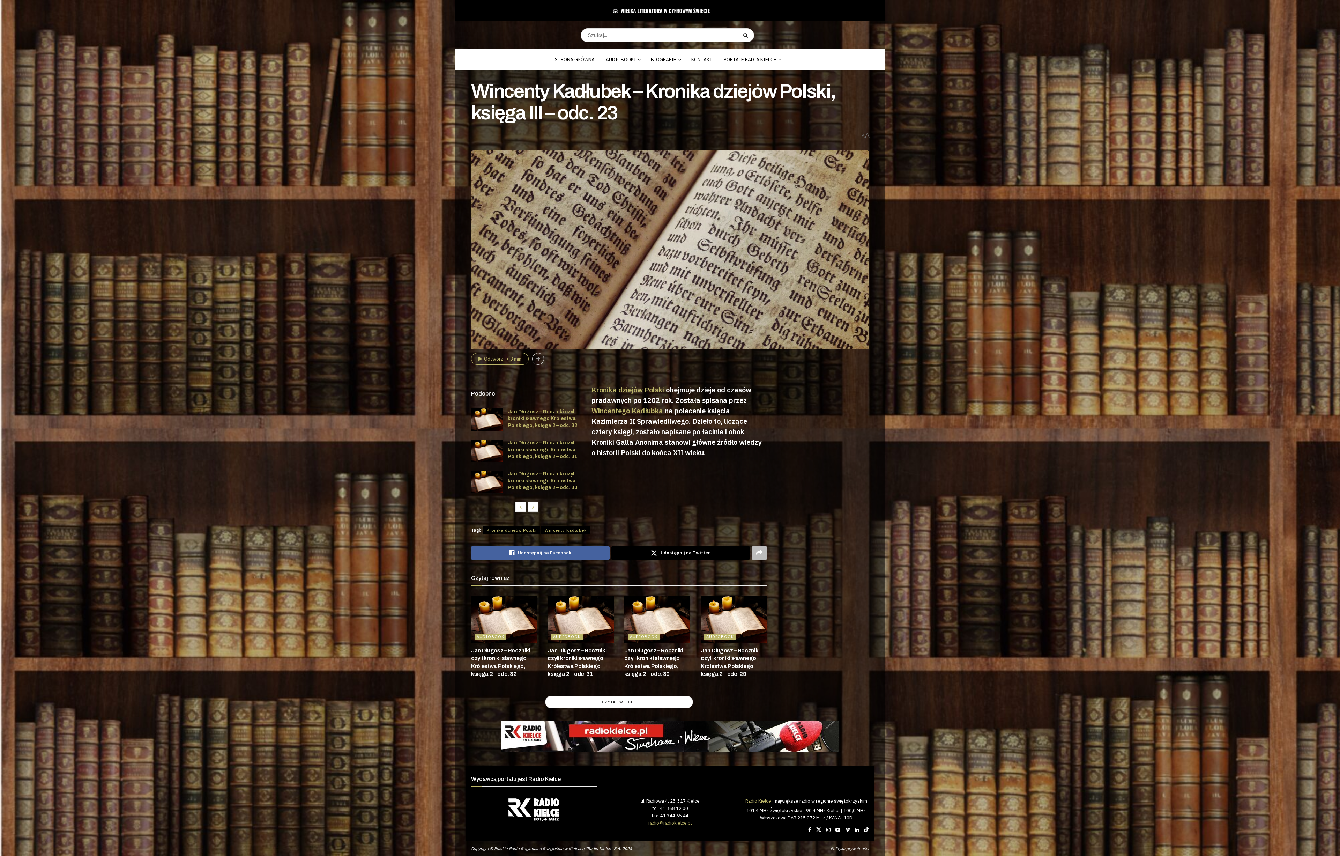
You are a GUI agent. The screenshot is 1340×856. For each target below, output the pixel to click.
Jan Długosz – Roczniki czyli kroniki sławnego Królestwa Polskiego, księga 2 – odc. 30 (542, 480)
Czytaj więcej (619, 702)
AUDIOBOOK (490, 636)
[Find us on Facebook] (809, 830)
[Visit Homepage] (667, 10)
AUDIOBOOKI (621, 60)
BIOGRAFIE (663, 60)
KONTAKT (702, 60)
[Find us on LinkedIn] (857, 830)
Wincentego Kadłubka (627, 410)
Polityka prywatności (850, 848)
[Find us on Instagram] (828, 830)
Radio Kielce (758, 801)
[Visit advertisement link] (670, 736)
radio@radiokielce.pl (670, 823)
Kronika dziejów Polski (627, 389)
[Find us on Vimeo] (847, 830)
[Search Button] (747, 35)
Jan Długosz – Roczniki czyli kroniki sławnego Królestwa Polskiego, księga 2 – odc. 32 (542, 418)
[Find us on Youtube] (837, 830)
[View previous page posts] (520, 507)
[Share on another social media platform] (759, 553)
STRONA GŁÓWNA (575, 60)
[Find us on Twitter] (818, 830)
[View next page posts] (533, 507)
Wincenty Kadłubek (566, 530)
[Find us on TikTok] (866, 830)
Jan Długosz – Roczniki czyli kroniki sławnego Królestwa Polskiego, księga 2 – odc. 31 (542, 449)
